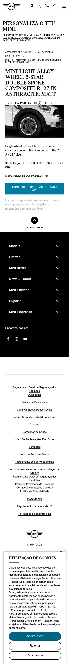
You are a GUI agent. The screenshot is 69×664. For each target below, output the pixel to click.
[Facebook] (8, 339)
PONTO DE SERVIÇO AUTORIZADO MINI (34, 188)
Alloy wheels (45, 52)
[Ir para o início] (34, 220)
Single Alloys (12, 56)
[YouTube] (25, 339)
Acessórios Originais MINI (18, 52)
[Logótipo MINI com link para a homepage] (34, 534)
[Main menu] (64, 6)
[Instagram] (16, 339)
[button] (40, 6)
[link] (32, 6)
